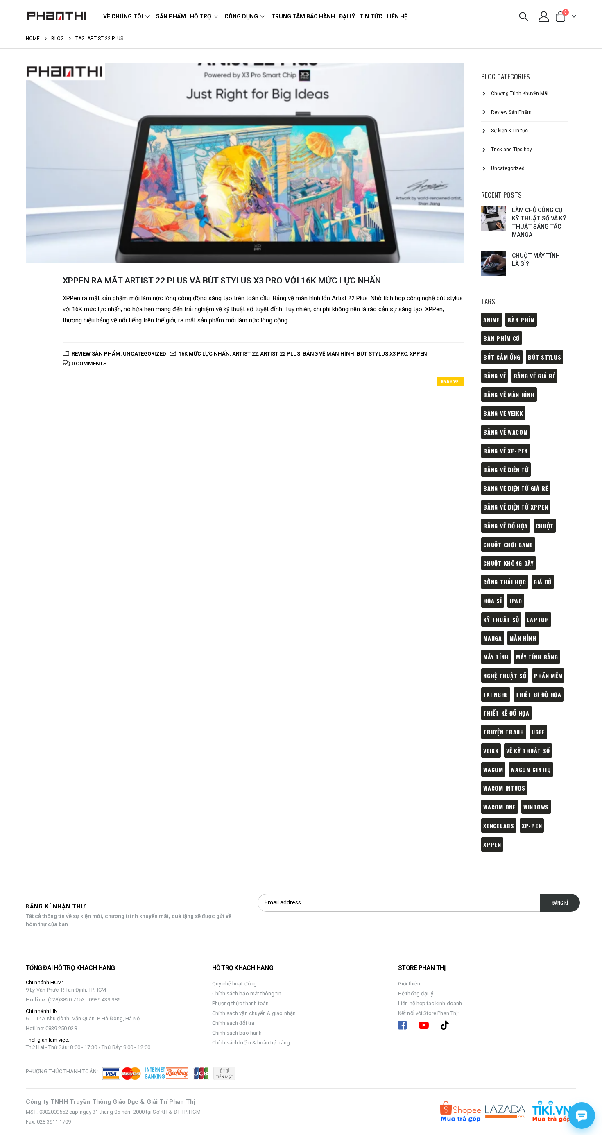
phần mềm (548, 675)
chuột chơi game (508, 544)
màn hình (522, 638)
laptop (538, 619)
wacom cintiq (531, 769)
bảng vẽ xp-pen (505, 450)
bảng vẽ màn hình (328, 354)
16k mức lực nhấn (204, 354)
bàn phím (521, 319)
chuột (545, 525)
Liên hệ (397, 16)
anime (491, 319)
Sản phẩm (171, 16)
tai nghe (495, 694)
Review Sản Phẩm (96, 354)
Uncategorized (144, 354)
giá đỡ (543, 582)
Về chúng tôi (123, 16)
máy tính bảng (537, 656)
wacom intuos (504, 788)
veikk (491, 750)
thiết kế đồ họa (506, 713)
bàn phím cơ (501, 338)
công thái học (504, 582)
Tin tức (370, 16)
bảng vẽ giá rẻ (535, 376)
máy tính (496, 656)
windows (536, 806)
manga (492, 638)
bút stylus (544, 357)
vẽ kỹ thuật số (528, 750)
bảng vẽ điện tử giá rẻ (515, 488)
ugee (538, 731)
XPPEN (418, 354)
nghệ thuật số (504, 675)
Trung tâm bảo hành (303, 16)
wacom (493, 769)
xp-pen (532, 825)
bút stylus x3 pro (382, 354)
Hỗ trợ (200, 16)
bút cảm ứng (502, 357)
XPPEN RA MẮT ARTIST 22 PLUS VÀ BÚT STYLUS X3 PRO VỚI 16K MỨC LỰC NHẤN (222, 280)
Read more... (451, 381)
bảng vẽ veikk (503, 413)
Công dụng (241, 16)
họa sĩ (492, 600)
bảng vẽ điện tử (506, 469)
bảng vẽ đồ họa (505, 525)
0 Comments (89, 363)
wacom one (499, 806)
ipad (515, 600)
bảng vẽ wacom (505, 432)
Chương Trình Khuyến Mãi (519, 93)
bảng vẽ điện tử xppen (515, 507)
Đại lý (347, 16)
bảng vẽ (494, 376)
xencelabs (498, 825)
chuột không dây (508, 563)
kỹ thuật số (501, 619)
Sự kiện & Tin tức (509, 131)
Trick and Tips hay (511, 149)
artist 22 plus (280, 354)
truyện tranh (503, 731)
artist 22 (245, 354)
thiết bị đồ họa (538, 694)
